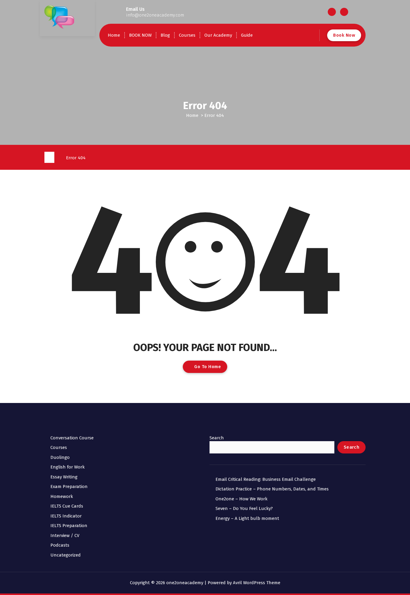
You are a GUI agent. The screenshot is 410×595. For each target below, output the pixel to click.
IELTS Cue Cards (66, 506)
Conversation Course (72, 438)
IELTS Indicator (66, 516)
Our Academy (218, 35)
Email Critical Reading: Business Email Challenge (266, 479)
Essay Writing (63, 477)
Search (217, 438)
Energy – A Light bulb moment (247, 518)
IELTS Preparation (68, 525)
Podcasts (59, 545)
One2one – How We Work (241, 499)
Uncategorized (65, 555)
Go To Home (207, 366)
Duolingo (60, 457)
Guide (247, 35)
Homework (61, 496)
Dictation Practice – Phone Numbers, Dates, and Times (272, 489)
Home (114, 35)
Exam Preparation (69, 486)
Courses (187, 35)
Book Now (344, 35)
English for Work (67, 467)
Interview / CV (64, 535)
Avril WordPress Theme (256, 582)
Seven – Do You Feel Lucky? (244, 508)
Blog (165, 35)
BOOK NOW (140, 35)
